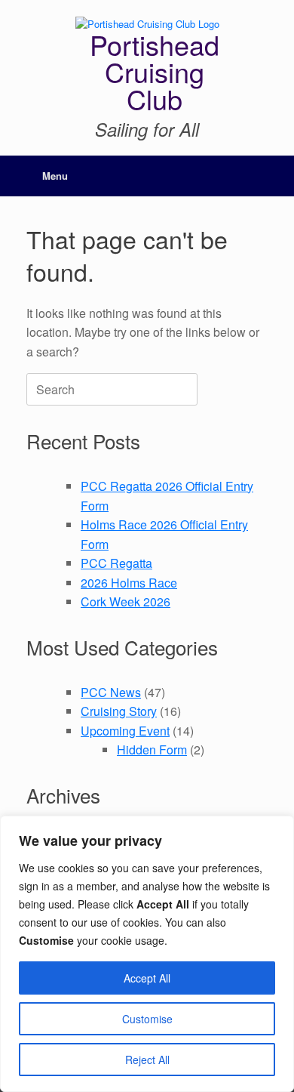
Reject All (147, 1059)
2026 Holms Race (129, 582)
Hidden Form (152, 749)
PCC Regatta (116, 563)
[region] (147, 954)
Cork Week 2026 (125, 601)
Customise (147, 1018)
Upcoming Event (125, 730)
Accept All (147, 978)
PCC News (111, 692)
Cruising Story (119, 711)
